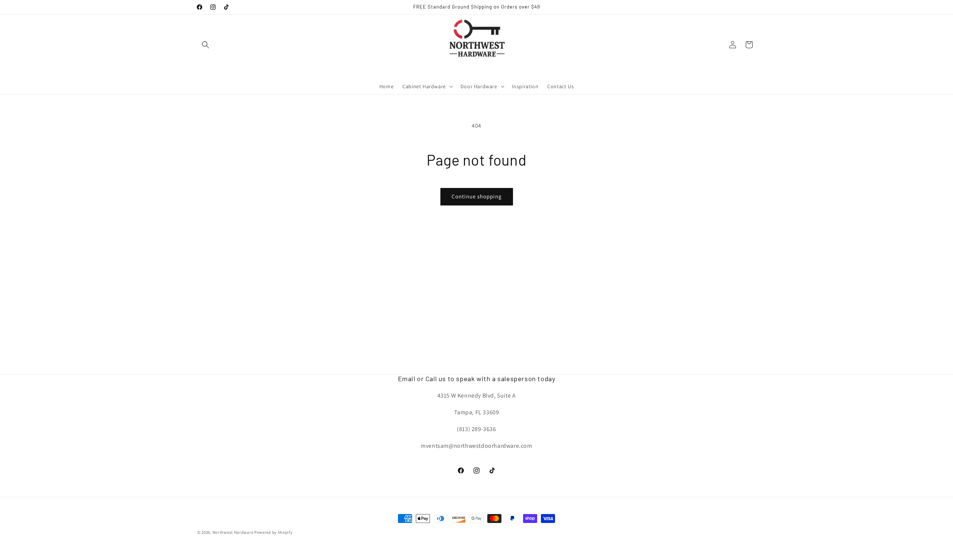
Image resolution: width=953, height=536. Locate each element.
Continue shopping (477, 196)
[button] (205, 44)
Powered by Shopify (273, 532)
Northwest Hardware (233, 532)
